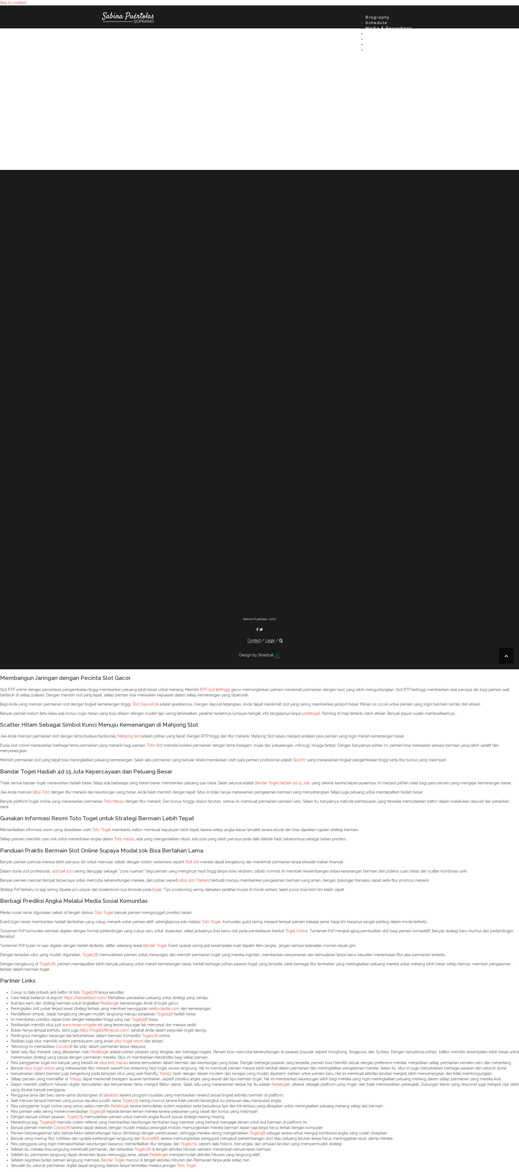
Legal (270, 640)
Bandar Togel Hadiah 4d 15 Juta (282, 783)
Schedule (376, 23)
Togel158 (165, 1014)
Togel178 (90, 955)
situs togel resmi (128, 1041)
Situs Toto (41, 792)
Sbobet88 (150, 1138)
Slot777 (299, 760)
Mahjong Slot (129, 736)
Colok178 (64, 1046)
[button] (367, 51)
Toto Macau (114, 801)
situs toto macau (113, 1063)
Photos (373, 33)
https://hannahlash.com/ (85, 998)
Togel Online (296, 931)
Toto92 (165, 1073)
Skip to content (13, 3)
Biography (377, 17)
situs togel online (39, 1068)
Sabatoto (111, 1095)
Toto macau (124, 839)
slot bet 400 (62, 871)
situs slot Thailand (195, 880)
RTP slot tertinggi (215, 689)
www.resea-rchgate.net (82, 1025)
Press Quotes (381, 39)
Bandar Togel (155, 945)
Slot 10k (192, 862)
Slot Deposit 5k (145, 704)
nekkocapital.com (164, 1008)
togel (157, 889)
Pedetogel (110, 1003)
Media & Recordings (388, 28)
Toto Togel (101, 830)
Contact (374, 44)
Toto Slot (155, 745)
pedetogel (311, 713)
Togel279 (130, 1100)
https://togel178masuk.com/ (104, 1030)
